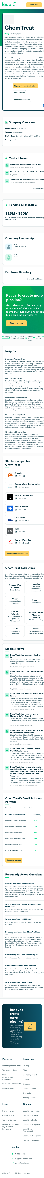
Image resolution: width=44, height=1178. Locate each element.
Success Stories (8, 1088)
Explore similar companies (17, 553)
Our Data (27, 1093)
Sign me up (16, 323)
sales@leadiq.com (22, 1163)
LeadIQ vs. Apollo (30, 1115)
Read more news (38, 188)
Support (26, 1079)
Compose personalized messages (7, 1077)
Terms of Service (9, 1120)
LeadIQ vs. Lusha (30, 1120)
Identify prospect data (11, 1066)
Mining (28, 958)
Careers (26, 1084)
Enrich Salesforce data (11, 1084)
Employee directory (22, 99)
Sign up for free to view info (25, 86)
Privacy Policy (8, 1111)
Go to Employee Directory (35, 279)
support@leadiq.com (23, 1158)
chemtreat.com (34, 909)
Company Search (30, 1075)
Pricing (26, 1066)
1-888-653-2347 (21, 1154)
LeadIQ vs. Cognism (31, 1125)
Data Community (30, 1088)
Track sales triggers (10, 1070)
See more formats (14, 860)
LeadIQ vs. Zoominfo (31, 1111)
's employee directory (23, 945)
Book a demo (30, 1026)
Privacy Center (29, 1097)
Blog (25, 1070)
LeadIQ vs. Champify (31, 1140)
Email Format (19, 93)
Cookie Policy (8, 1115)
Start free (34, 5)
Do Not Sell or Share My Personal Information (10, 1127)
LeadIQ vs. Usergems (32, 1136)
